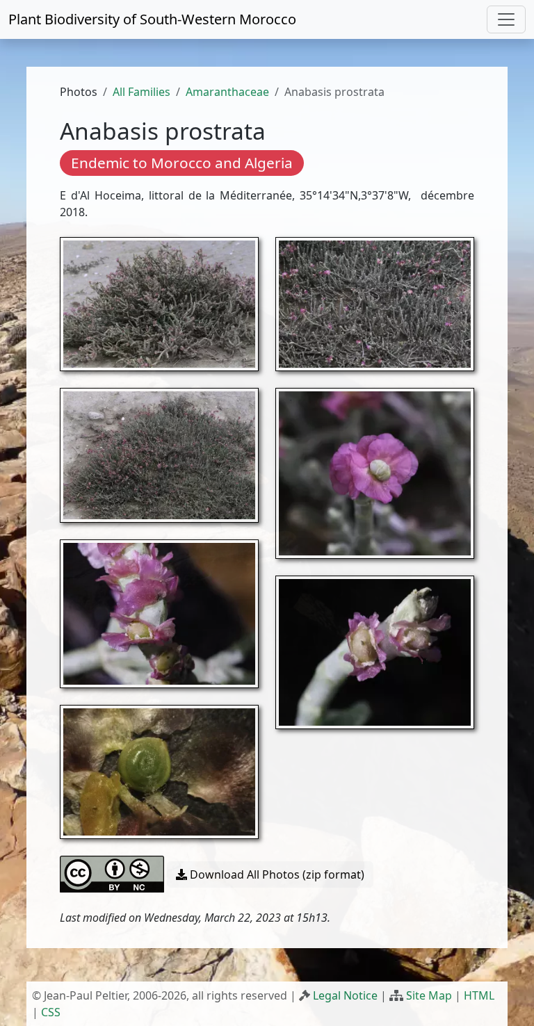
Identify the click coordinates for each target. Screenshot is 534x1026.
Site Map (429, 995)
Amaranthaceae (227, 91)
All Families (141, 91)
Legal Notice (345, 995)
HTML (479, 995)
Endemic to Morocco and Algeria (182, 162)
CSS (50, 1012)
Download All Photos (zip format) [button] (275, 874)
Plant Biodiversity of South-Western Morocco (152, 19)
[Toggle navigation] (506, 19)
